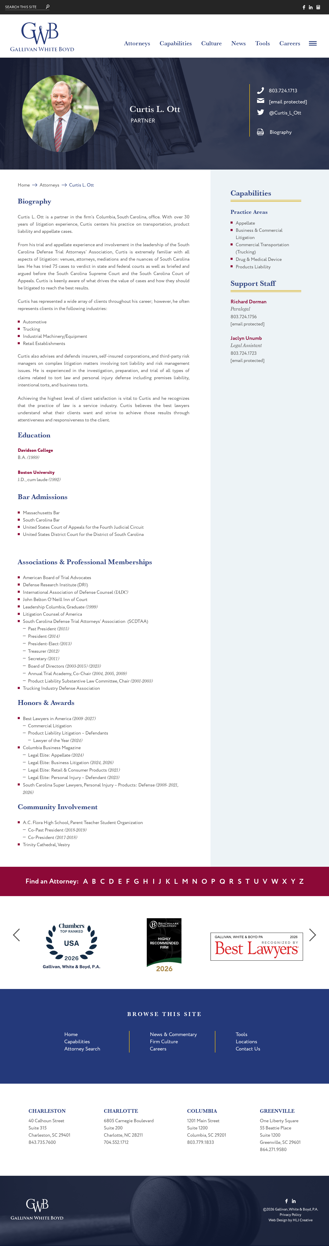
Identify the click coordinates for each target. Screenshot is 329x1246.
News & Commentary (173, 1034)
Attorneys (137, 43)
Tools (262, 43)
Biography (281, 132)
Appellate (245, 223)
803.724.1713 (283, 90)
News (238, 43)
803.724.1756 (244, 317)
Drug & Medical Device (259, 259)
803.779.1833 (200, 1142)
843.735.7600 (42, 1142)
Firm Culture (164, 1041)
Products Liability (253, 267)
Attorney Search (82, 1049)
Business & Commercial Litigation (259, 234)
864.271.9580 (273, 1149)
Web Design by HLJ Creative (291, 1220)
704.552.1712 (116, 1142)
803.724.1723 (244, 353)
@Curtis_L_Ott (285, 113)
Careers (289, 43)
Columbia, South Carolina (121, 217)
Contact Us (248, 1049)
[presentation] (16, 935)
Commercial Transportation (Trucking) (262, 248)
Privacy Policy (290, 1214)
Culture (211, 43)
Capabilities (176, 43)
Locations (246, 1041)
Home (24, 185)
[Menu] (313, 42)
